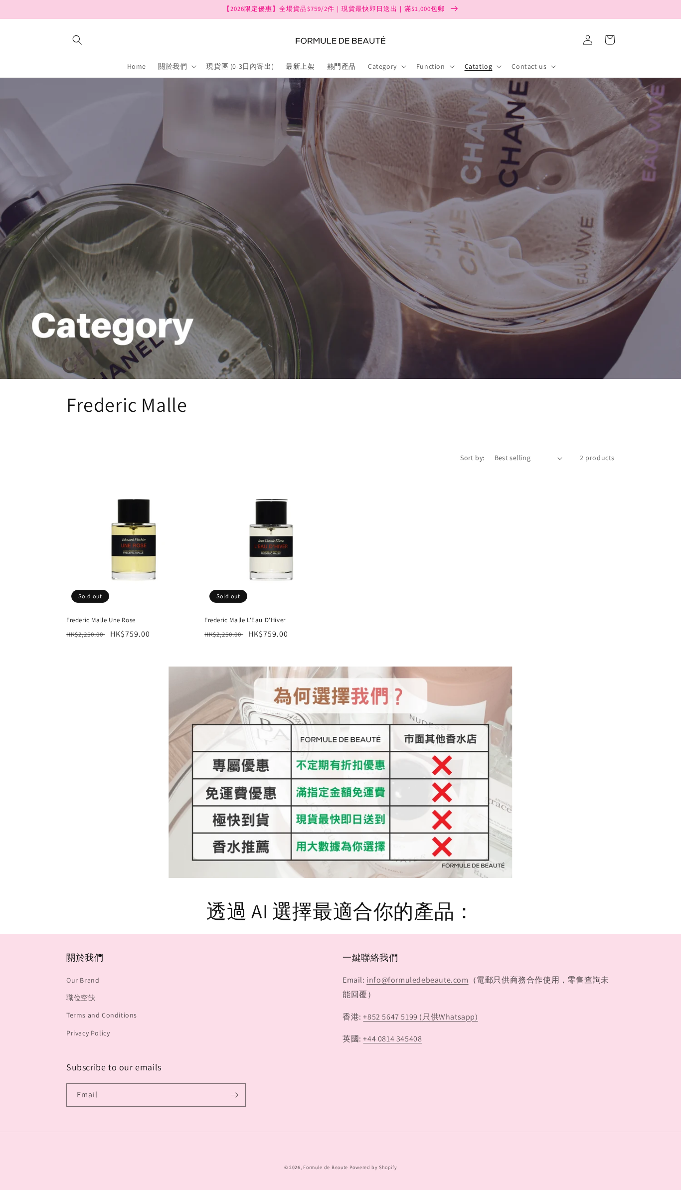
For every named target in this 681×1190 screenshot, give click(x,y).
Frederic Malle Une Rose (101, 620)
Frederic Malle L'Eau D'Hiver (245, 620)
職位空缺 (80, 997)
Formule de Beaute (325, 1167)
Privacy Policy (88, 1032)
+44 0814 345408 (392, 1038)
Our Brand (82, 980)
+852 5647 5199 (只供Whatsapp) (420, 1017)
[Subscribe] (234, 1095)
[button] (77, 40)
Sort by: (472, 457)
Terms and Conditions (101, 1015)
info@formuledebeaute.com (417, 980)
